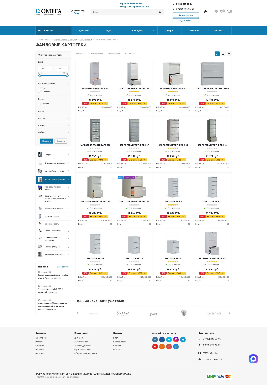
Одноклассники (162, 346)
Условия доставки (82, 346)
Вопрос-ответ (119, 342)
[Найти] (160, 12)
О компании (40, 338)
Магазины (39, 349)
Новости (39, 342)
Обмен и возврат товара (85, 353)
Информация (81, 333)
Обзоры (117, 349)
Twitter (169, 339)
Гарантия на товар (82, 349)
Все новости (63, 267)
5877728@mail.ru (210, 353)
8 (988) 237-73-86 (184, 4)
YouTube (155, 346)
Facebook (162, 339)
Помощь (117, 333)
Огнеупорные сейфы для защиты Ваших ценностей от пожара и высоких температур (52, 306)
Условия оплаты (81, 342)
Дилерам (78, 338)
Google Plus (169, 346)
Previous (78, 313)
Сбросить (61, 141)
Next (230, 313)
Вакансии (39, 346)
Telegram (183, 339)
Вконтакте (155, 339)
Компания (40, 333)
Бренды (117, 346)
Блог (115, 338)
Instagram (176, 339)
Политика (39, 353)
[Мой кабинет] (205, 12)
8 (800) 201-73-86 (185, 9)
